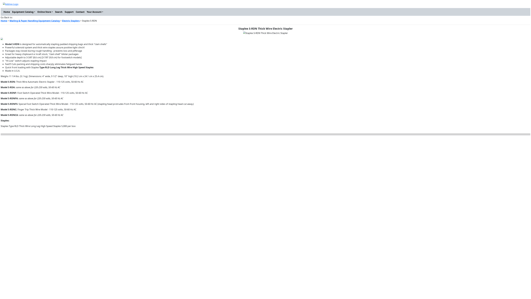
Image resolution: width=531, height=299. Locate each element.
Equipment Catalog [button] (22, 11)
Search (59, 11)
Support (69, 11)
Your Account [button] (94, 11)
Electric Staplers (71, 20)
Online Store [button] (44, 11)
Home (6, 11)
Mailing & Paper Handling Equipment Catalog (35, 20)
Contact (80, 11)
